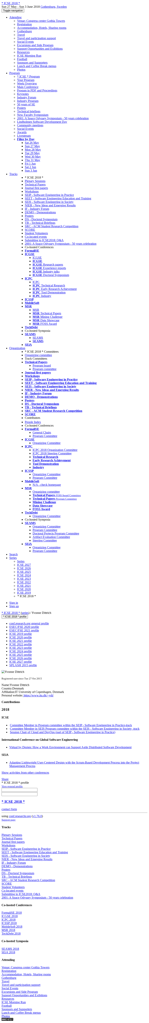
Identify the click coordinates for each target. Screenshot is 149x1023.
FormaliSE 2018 (12, 912)
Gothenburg (24, 31)
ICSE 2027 (24, 564)
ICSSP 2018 (9, 923)
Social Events (25, 41)
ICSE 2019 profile (20, 634)
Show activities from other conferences (25, 772)
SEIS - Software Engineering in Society (49, 202)
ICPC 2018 (9, 919)
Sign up (14, 606)
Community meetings (30, 125)
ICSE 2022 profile (20, 644)
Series (20, 561)
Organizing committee (38, 355)
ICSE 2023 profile (20, 647)
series (25, 612)
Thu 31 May (32, 160)
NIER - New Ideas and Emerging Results (50, 205)
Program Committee (45, 436)
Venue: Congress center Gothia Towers (41, 20)
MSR (36, 309)
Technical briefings (28, 111)
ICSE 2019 (24, 592)
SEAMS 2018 (10, 948)
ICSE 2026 (24, 568)
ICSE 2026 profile (20, 658)
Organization (17, 348)
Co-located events (36, 236)
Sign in (13, 602)
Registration (24, 24)
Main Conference (27, 87)
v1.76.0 (37, 816)
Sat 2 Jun (30, 167)
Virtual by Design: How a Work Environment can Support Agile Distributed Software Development (70, 747)
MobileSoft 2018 (12, 926)
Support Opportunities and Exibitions (40, 48)
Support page (9, 819)
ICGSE (37, 257)
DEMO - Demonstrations (40, 212)
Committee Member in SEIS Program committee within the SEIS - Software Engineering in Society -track (74, 728)
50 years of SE (26, 104)
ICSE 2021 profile (20, 640)
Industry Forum (26, 97)
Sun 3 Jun (31, 170)
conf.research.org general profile (29, 623)
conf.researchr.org (20, 816)
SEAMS (38, 337)
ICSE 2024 (24, 575)
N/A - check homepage (47, 484)
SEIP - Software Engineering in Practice (49, 195)
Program (14, 73)
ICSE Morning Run (29, 55)
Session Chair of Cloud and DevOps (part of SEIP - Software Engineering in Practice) (62, 732)
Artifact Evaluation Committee (51, 537)
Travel (21, 34)
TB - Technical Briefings (40, 222)
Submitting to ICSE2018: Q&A (44, 240)
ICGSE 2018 (10, 916)
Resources (23, 52)
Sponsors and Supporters (32, 62)
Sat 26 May (32, 142)
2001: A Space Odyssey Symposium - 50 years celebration (53, 118)
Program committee (44, 369)
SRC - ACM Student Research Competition (51, 226)
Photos (21, 69)
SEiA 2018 (8, 952)
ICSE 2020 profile (20, 637)
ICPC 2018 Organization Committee (55, 450)
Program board (42, 365)
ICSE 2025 (24, 571)
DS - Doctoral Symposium (41, 219)
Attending (15, 17)
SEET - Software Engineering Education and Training (58, 198)
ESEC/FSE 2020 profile (24, 627)
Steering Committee (45, 540)
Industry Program (27, 101)
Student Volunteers (36, 233)
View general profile (12, 786)
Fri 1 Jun (30, 163)
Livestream (24, 135)
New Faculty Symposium (32, 114)
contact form (9, 809)
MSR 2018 (8, 930)
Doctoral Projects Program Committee (56, 533)
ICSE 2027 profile (20, 661)
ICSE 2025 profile (20, 654)
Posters (21, 107)
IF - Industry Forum (37, 208)
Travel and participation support (36, 38)
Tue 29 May (32, 153)
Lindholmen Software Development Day (42, 121)
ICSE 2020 (24, 589)
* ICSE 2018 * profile (14, 616)
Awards (22, 132)
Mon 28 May (33, 149)
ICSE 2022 (24, 582)
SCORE (30, 229)
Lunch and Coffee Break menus (36, 66)
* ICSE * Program (28, 76)
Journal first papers (36, 188)
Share (5, 779)
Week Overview (27, 83)
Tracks (13, 174)
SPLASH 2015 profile (23, 665)
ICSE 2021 (24, 585)
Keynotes (23, 94)
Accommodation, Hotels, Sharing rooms (41, 27)
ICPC (36, 282)
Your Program (25, 80)
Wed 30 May (33, 156)
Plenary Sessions (35, 181)
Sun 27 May (32, 146)
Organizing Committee (47, 443)
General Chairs (42, 432)
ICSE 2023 (24, 578)
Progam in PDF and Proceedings (37, 90)
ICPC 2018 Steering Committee (52, 453)
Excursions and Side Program (35, 45)
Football (22, 59)
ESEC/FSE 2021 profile (24, 630)
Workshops (32, 191)
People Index (33, 422)
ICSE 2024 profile (20, 651)
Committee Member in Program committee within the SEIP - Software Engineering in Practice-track (71, 725)
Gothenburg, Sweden (54, 6)
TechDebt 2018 (11, 933)
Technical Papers (35, 184)
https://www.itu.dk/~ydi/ (38, 695)
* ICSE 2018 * (11, 612)
